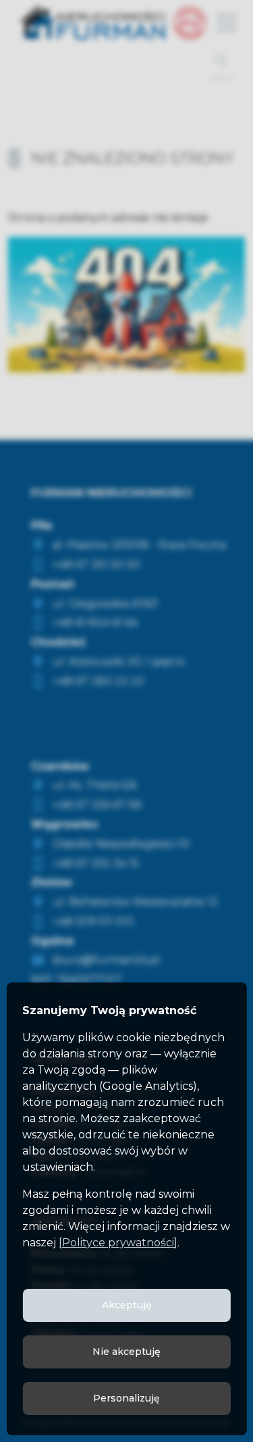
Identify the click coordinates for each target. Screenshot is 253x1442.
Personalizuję (126, 1398)
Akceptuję (127, 1305)
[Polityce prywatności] (118, 1242)
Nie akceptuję (126, 1352)
